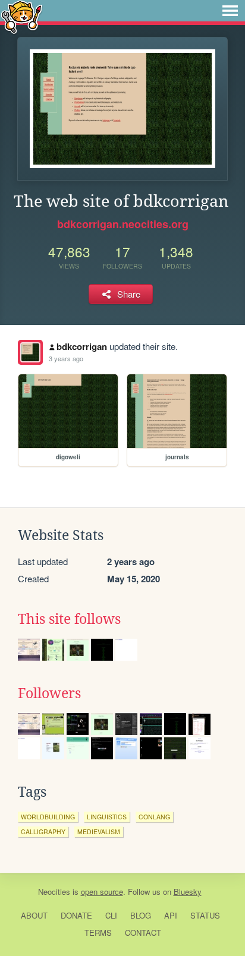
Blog (140, 915)
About (34, 915)
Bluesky (188, 891)
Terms (98, 932)
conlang (154, 816)
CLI (111, 915)
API (170, 915)
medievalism (98, 831)
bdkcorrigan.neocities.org (123, 224)
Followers (49, 693)
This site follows (69, 619)
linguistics (107, 816)
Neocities (54, 891)
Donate (76, 915)
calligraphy (43, 831)
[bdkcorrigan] (30, 352)
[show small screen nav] (230, 10)
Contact (143, 932)
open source (102, 891)
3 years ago (66, 358)
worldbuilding (48, 816)
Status (205, 915)
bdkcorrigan (81, 346)
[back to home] (21, 16)
